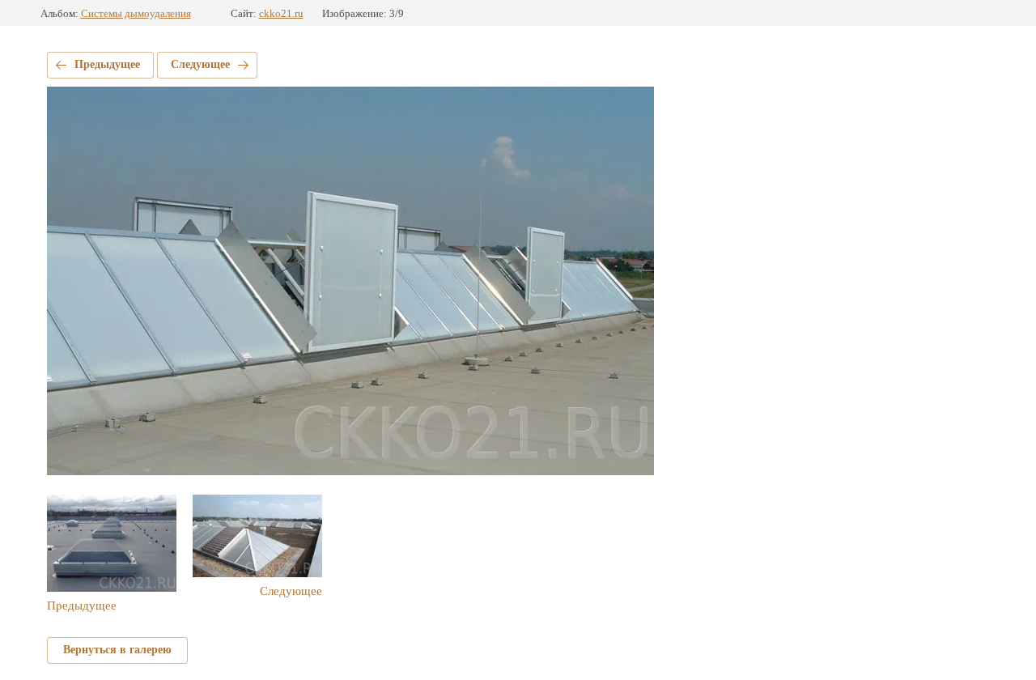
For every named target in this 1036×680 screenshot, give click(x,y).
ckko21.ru (281, 13)
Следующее (200, 64)
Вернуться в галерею (117, 650)
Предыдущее (107, 64)
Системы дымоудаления (136, 13)
